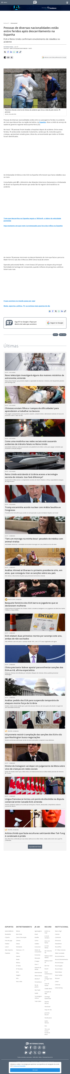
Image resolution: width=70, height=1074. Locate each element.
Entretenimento (24, 927)
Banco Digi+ (58, 931)
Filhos (17, 953)
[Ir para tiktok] (30, 1052)
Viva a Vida (19, 981)
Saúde (36, 993)
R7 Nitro (18, 966)
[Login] (67, 2)
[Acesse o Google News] (17, 52)
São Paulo (37, 990)
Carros (36, 940)
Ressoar (57, 978)
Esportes (9, 927)
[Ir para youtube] (44, 1052)
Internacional (14, 23)
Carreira (57, 934)
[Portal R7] (35, 2)
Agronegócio (38, 931)
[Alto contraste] (5, 57)
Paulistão (7, 953)
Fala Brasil (47, 1006)
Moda (17, 959)
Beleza (18, 931)
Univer (57, 981)
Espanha (42, 122)
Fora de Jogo (8, 940)
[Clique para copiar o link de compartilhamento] (20, 52)
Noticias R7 (6, 23)
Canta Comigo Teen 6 (48, 978)
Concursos (38, 947)
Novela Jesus (48, 1018)
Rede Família (58, 975)
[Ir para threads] (44, 1047)
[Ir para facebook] (30, 1047)
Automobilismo (9, 931)
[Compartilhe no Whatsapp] (14, 52)
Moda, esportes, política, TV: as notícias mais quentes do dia (27, 306)
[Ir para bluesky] (26, 1047)
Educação (37, 958)
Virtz (17, 978)
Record (48, 927)
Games (18, 956)
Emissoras (58, 940)
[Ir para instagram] (35, 1047)
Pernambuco (38, 982)
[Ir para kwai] (39, 1047)
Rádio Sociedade (59, 953)
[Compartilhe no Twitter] (5, 52)
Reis (46, 1026)
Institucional (61, 927)
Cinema (18, 940)
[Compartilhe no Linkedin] (11, 52)
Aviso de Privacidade (19, 1066)
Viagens (18, 975)
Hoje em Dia (48, 1010)
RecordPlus (58, 947)
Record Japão (58, 966)
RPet (17, 972)
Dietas (18, 943)
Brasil (36, 934)
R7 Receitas (19, 969)
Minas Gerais (38, 975)
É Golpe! (37, 961)
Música (18, 962)
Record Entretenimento (61, 959)
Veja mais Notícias (35, 847)
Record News (58, 969)
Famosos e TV (20, 950)
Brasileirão (8, 934)
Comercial (58, 937)
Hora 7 (36, 964)
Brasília (37, 937)
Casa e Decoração (21, 937)
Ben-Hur (47, 965)
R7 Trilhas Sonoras (60, 950)
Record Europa (59, 962)
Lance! (7, 947)
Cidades (37, 943)
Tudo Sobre (38, 1001)
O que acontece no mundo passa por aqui (19, 301)
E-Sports (7, 937)
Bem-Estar (19, 934)
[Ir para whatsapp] (39, 1052)
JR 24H (37, 927)
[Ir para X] (35, 1052)
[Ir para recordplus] (26, 1052)
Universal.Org (58, 988)
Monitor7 (37, 979)
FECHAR (35, 1070)
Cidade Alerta (48, 988)
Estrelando (19, 947)
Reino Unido (63, 334)
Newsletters (58, 943)
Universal (57, 984)
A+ (8, 57)
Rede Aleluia (58, 972)
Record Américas (59, 956)
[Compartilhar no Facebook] (8, 52)
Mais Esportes (9, 950)
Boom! (46, 969)
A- (12, 57)
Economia (37, 955)
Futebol (7, 943)
